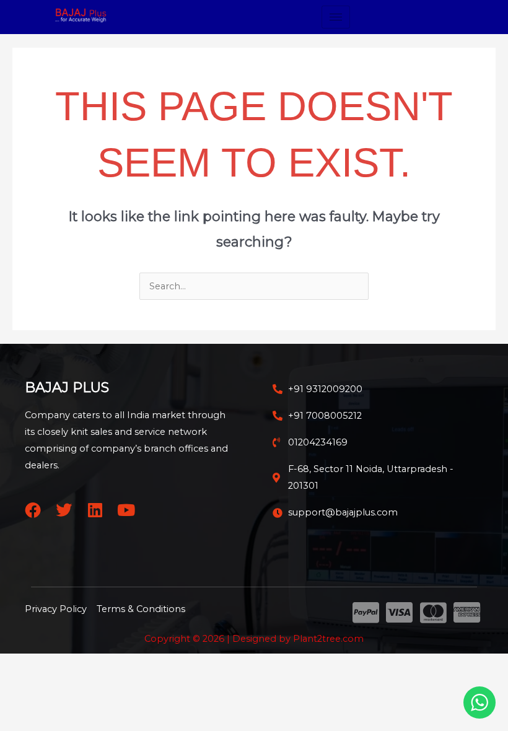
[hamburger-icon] (336, 17)
